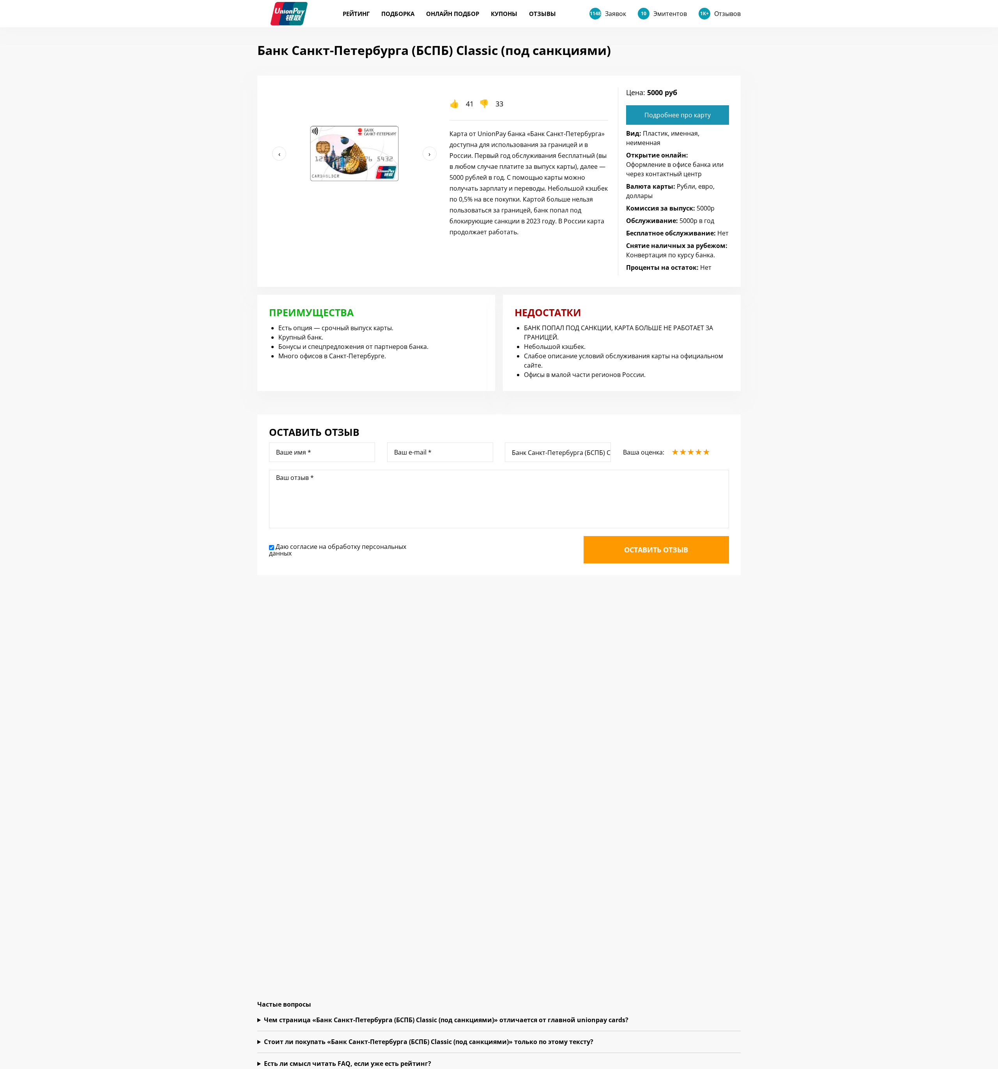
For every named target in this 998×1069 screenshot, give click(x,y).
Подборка (397, 14)
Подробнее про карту (677, 115)
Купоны (504, 14)
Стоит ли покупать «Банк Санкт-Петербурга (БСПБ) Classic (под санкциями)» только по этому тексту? (428, 1041)
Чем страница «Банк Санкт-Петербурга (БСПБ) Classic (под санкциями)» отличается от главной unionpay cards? (446, 1020)
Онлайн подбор (452, 14)
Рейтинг (356, 14)
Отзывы (542, 14)
